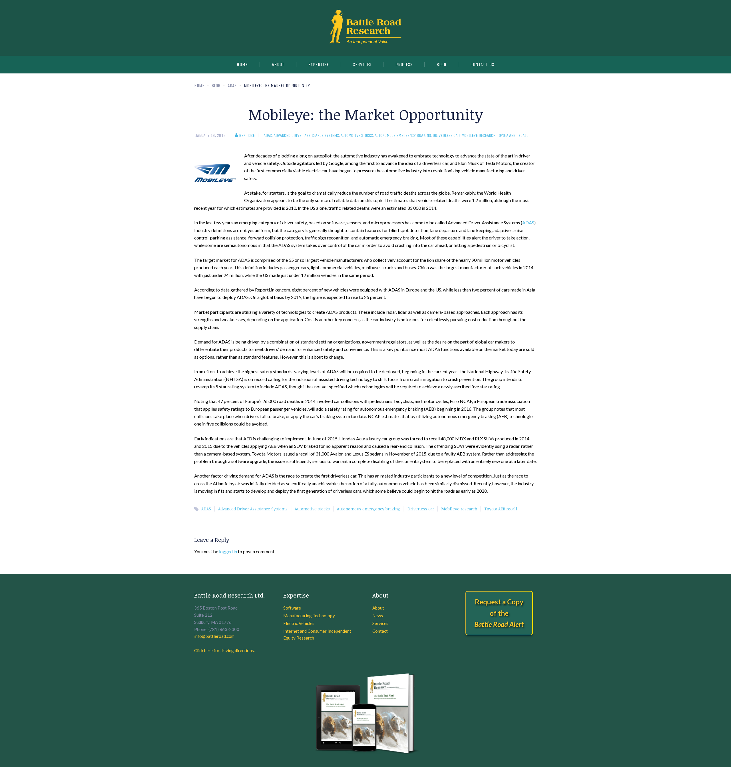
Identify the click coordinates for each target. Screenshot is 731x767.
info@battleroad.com (214, 636)
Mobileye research (478, 135)
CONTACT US (482, 64)
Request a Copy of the (499, 613)
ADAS (268, 135)
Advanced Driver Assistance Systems (306, 135)
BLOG (441, 64)
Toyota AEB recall (512, 135)
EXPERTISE (318, 64)
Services (380, 623)
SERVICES (362, 64)
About (278, 64)
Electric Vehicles (298, 623)
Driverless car (420, 509)
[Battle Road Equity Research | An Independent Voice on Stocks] (365, 28)
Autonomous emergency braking (403, 135)
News (377, 615)
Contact (380, 631)
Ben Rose (247, 135)
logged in (228, 551)
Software (292, 607)
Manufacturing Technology (309, 615)
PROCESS (404, 64)
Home (242, 64)
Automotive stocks (357, 135)
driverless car (446, 135)
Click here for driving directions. (224, 650)
